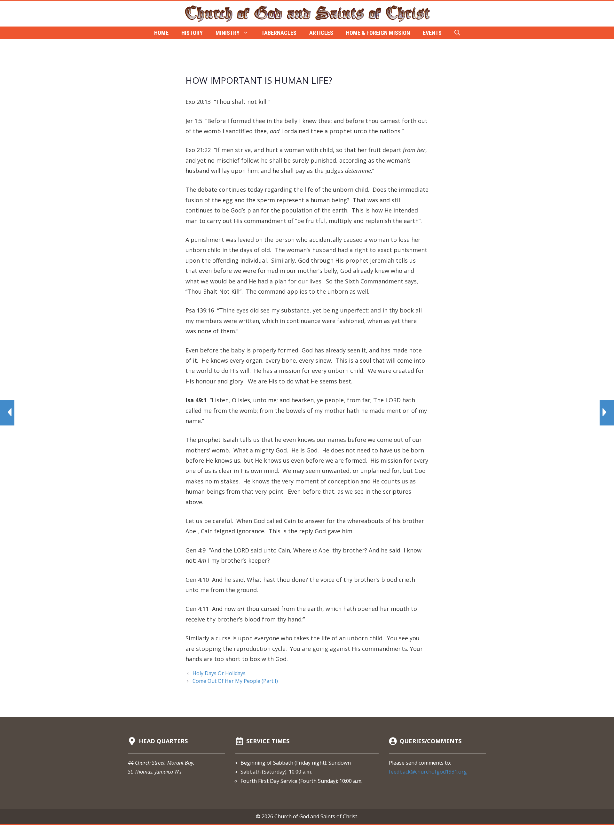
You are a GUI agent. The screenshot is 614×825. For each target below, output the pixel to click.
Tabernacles (278, 32)
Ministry (228, 32)
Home (161, 32)
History (192, 32)
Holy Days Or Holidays (219, 673)
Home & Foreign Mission (378, 32)
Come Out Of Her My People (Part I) (235, 680)
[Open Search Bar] (457, 33)
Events (432, 32)
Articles (321, 32)
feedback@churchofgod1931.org (428, 771)
